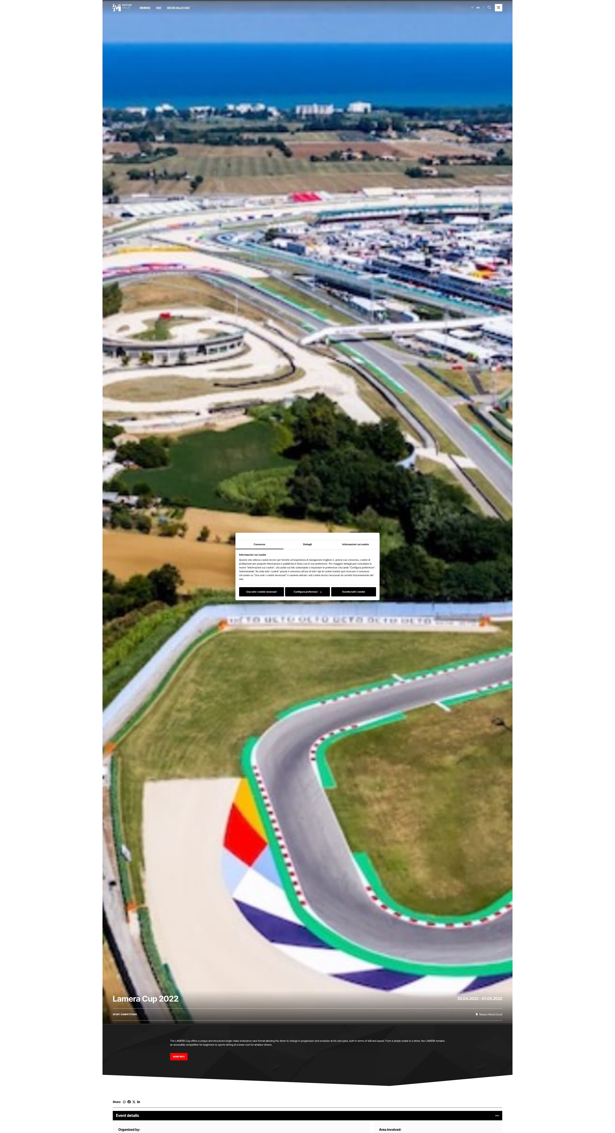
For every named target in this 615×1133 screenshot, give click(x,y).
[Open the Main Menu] (498, 7)
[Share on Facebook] (129, 1102)
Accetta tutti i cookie (353, 592)
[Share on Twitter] (133, 1102)
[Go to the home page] (122, 7)
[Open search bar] (489, 8)
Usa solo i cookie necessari (261, 592)
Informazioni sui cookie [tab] (355, 544)
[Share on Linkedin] (138, 1102)
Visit (158, 7)
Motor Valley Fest (178, 7)
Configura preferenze (306, 592)
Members (145, 7)
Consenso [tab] (259, 544)
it (472, 7)
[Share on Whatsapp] (124, 1102)
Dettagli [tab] (307, 544)
